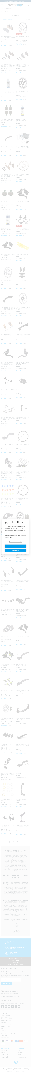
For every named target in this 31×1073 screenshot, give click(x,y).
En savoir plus (8, 537)
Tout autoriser (15, 550)
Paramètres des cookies (15, 542)
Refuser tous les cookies (15, 546)
